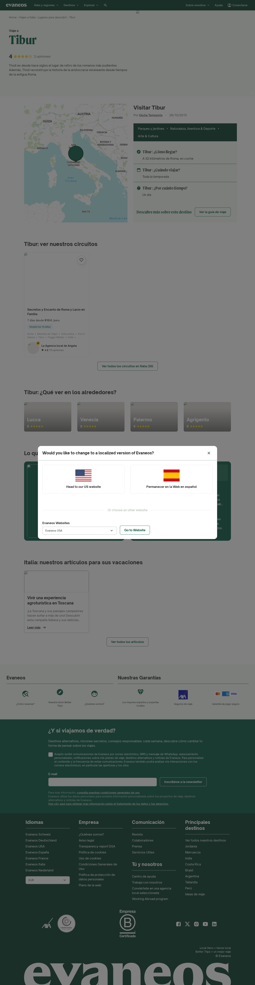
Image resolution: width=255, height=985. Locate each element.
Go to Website (134, 530)
